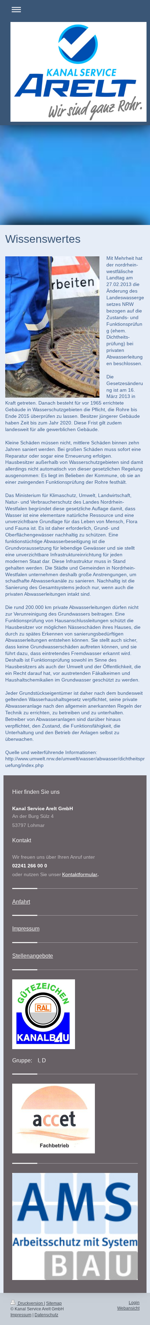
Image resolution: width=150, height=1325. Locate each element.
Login (134, 1302)
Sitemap (54, 1303)
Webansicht (128, 1308)
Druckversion (30, 1303)
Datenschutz (46, 1314)
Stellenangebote (32, 956)
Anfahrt (21, 902)
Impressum (25, 929)
